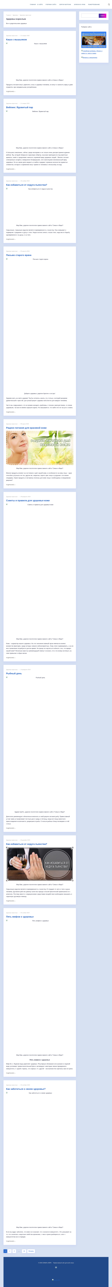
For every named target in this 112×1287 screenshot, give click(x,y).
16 (24, 1251)
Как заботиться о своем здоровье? (26, 1089)
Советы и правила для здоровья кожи (28, 500)
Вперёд (31, 1251)
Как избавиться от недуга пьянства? (26, 185)
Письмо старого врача (18, 255)
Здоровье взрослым (12, 35)
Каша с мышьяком (16, 39)
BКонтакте (56, 1267)
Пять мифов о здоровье (20, 916)
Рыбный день (14, 673)
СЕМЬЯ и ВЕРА (13, 4)
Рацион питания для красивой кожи (26, 428)
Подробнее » (10, 91)
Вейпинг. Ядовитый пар (19, 107)
